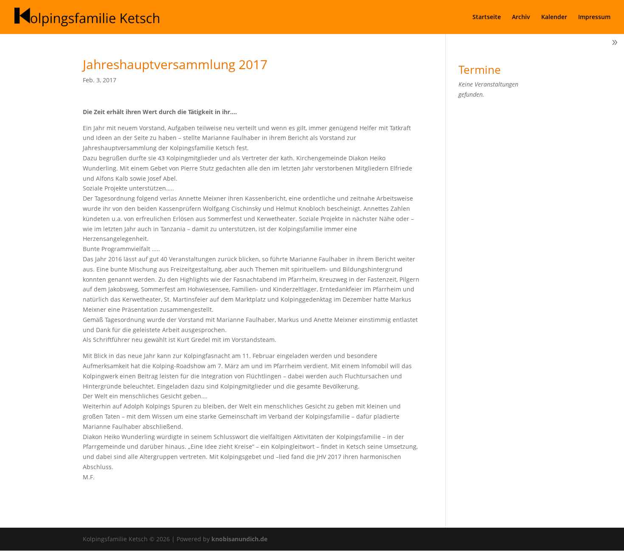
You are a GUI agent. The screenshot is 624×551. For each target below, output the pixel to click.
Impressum (594, 17)
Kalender (554, 17)
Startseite (486, 17)
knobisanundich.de (239, 539)
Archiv (521, 17)
